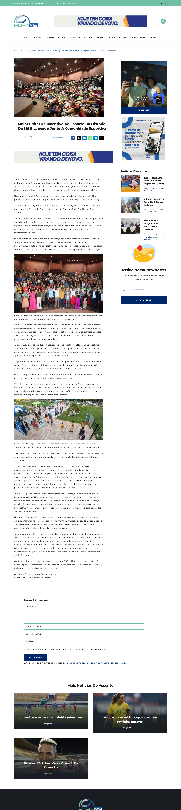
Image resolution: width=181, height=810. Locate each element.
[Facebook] (73, 138)
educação (148, 236)
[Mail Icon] (90, 800)
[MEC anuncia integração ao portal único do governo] (130, 219)
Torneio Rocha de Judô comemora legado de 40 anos (154, 181)
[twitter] (161, 3)
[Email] (101, 138)
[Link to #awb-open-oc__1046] (163, 21)
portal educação (150, 240)
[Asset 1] (26, 16)
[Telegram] (96, 138)
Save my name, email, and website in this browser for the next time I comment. (66, 649)
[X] (79, 138)
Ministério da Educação (153, 238)
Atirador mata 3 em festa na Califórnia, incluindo (154, 202)
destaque (22, 139)
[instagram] (166, 3)
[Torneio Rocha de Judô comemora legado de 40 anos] (130, 177)
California (160, 209)
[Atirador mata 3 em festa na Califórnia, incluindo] (130, 198)
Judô (146, 190)
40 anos (151, 188)
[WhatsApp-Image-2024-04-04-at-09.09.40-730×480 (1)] (59, 59)
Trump (155, 211)
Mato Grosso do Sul (34, 139)
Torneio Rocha (155, 190)
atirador (151, 209)
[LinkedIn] (84, 138)
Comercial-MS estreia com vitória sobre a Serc (51, 717)
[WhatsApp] (90, 138)
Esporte (56, 724)
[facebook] (157, 3)
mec (154, 236)
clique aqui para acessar (86, 199)
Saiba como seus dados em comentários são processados (98, 663)
